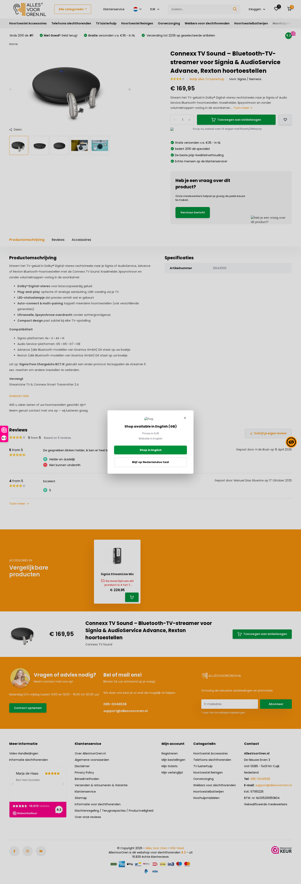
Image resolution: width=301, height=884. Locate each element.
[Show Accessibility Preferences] (291, 442)
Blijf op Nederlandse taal (150, 462)
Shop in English (151, 450)
